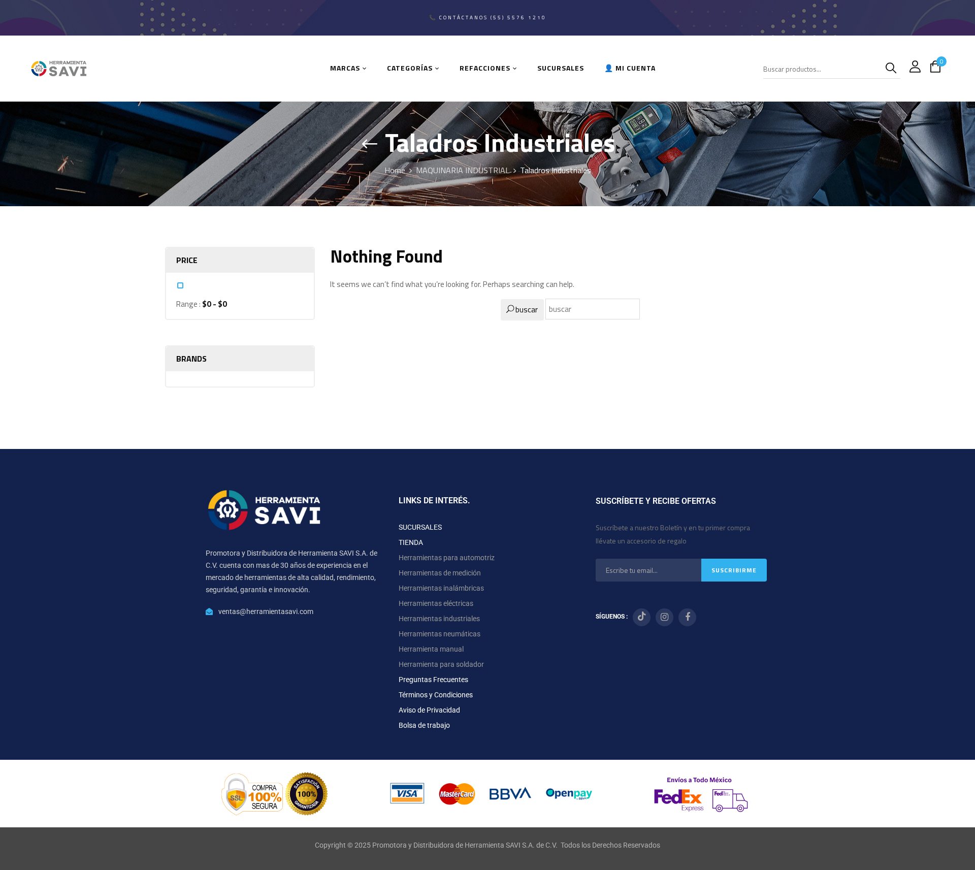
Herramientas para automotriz (447, 558)
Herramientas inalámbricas (441, 588)
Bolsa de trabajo (424, 725)
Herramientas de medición (440, 573)
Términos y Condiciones (436, 695)
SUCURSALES (420, 527)
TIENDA (411, 542)
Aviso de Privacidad (429, 710)
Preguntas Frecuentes (433, 679)
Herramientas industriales (439, 619)
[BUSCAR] (892, 68)
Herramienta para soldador (441, 664)
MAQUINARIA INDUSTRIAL (462, 170)
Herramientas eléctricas (436, 603)
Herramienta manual (431, 649)
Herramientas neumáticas (439, 634)
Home (394, 170)
